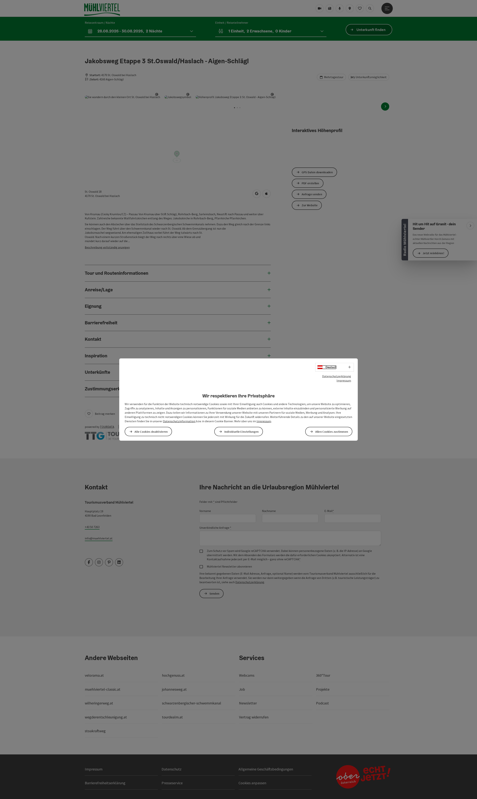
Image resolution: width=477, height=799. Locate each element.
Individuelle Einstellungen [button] (241, 431)
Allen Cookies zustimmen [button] (331, 431)
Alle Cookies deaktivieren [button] (151, 431)
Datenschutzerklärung (336, 376)
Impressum (344, 380)
